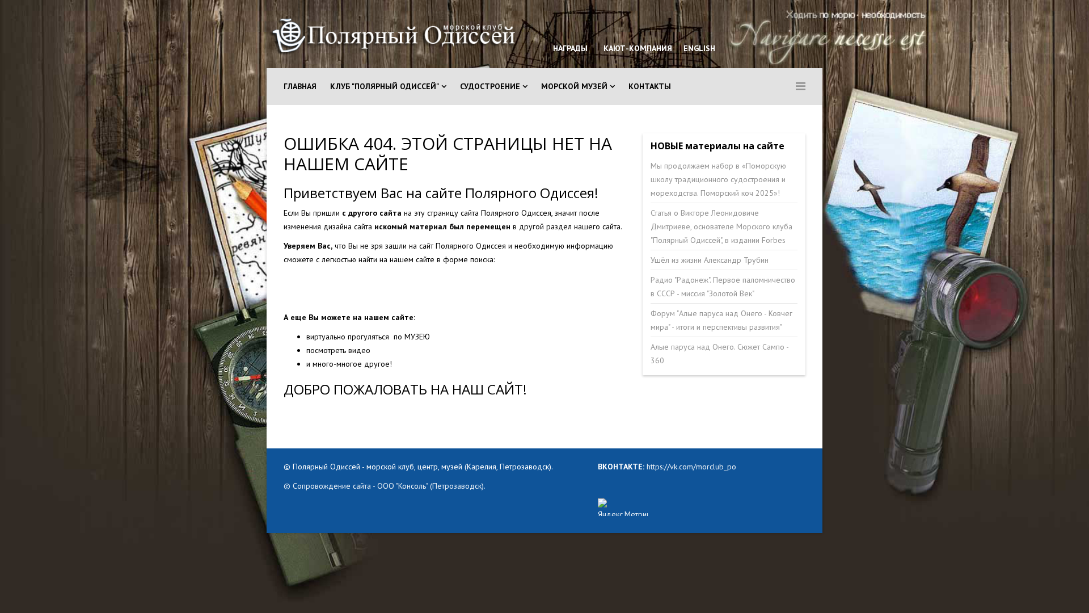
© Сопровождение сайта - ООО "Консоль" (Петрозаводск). (385, 486)
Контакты (649, 86)
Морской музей (574, 86)
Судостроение (490, 86)
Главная (300, 86)
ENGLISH (698, 48)
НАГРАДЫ (570, 48)
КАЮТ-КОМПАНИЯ (636, 48)
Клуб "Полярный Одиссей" (384, 86)
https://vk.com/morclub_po (690, 466)
